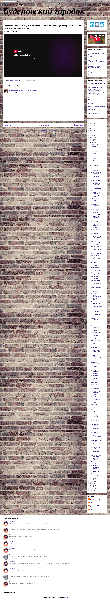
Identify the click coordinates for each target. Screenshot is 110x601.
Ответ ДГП (94, 382)
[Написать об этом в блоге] (29, 80)
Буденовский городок (43, 10)
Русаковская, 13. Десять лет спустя (96, 406)
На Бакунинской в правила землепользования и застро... (96, 282)
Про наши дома (92, 109)
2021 (91, 135)
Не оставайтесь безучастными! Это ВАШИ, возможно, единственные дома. (95, 67)
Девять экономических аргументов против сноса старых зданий (95, 113)
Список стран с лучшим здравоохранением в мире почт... (96, 450)
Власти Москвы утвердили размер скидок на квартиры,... (96, 182)
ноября (94, 146)
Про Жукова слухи (96, 253)
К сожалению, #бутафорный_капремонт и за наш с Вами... (96, 249)
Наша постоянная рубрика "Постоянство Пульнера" (96, 289)
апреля (94, 163)
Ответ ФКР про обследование (96, 106)
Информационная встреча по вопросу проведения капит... (96, 175)
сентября (94, 151)
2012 (91, 490)
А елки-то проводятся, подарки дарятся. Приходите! (95, 468)
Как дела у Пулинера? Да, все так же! (96, 243)
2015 (91, 483)
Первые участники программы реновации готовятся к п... (96, 328)
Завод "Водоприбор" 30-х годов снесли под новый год (95, 193)
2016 (91, 481)
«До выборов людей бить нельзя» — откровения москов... (95, 427)
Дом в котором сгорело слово (96, 187)
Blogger (66, 597)
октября (94, 149)
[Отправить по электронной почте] (27, 80)
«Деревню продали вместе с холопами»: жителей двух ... (96, 349)
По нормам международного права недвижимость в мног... (96, 304)
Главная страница (43, 125)
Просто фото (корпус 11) (95, 474)
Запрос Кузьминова (95, 319)
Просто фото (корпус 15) (95, 277)
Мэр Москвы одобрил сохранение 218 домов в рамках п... (96, 236)
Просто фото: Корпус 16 (95, 421)
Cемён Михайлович (95, 499)
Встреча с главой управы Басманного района (96, 343)
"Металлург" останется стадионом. (95, 200)
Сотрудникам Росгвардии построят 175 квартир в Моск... (95, 391)
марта (93, 165)
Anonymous (12, 521)
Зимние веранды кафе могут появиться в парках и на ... (96, 457)
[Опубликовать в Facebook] (32, 80)
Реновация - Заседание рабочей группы (96, 205)
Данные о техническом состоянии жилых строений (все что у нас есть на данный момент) (96, 54)
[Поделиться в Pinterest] (34, 80)
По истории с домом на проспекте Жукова (95, 377)
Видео (90, 74)
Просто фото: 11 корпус (96, 462)
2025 (91, 125)
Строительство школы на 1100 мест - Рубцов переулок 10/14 (96, 84)
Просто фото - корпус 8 (95, 230)
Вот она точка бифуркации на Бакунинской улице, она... (96, 258)
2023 (91, 130)
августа (94, 153)
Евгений (92, 502)
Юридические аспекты (94, 72)
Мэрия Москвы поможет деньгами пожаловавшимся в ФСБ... (96, 335)
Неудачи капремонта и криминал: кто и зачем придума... (96, 399)
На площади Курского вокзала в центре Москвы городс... (96, 224)
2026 (91, 123)
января (94, 170)
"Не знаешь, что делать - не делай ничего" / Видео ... (96, 217)
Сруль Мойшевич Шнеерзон (16, 90)
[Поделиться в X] (31, 80)
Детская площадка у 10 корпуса (96, 264)
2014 (91, 486)
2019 (91, 140)
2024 (91, 128)
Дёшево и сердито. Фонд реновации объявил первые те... (96, 365)
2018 (91, 142)
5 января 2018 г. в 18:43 (31, 90)
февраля (94, 167)
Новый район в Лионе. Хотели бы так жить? (96, 269)
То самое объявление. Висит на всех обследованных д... (96, 312)
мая (93, 160)
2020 (91, 137)
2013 (91, 488)
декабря (94, 144)
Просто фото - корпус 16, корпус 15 (95, 211)
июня (93, 158)
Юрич (91, 509)
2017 (91, 479)
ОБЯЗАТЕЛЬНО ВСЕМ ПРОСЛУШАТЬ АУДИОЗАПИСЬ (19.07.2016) (96, 60)
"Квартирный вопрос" (94, 322)
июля (93, 156)
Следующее (8, 125)
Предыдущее (78, 125)
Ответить (11, 94)
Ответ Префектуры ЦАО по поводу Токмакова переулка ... (96, 356)
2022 (91, 132)
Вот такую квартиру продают (94, 372)
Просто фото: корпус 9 (95, 385)
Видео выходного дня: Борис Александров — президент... (96, 442)
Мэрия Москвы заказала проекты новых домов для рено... (96, 296)
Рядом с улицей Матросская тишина (95, 416)
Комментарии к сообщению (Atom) (48, 130)
